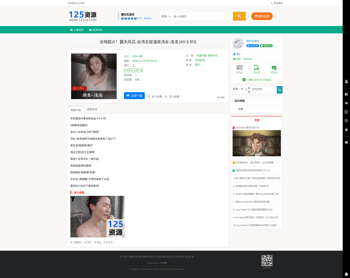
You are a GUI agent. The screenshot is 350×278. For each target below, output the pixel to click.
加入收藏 (156, 96)
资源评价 (97, 30)
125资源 (163, 262)
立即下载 (136, 95)
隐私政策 (142, 256)
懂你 (238, 54)
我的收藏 (263, 16)
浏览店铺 (253, 45)
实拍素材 (200, 60)
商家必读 (180, 256)
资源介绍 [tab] (76, 110)
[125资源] (91, 16)
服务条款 (133, 256)
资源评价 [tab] (92, 109)
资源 (240, 108)
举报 (221, 97)
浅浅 (99, 242)
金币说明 (161, 256)
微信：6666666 (244, 58)
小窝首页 (78, 30)
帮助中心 (152, 256)
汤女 (89, 242)
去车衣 (109, 242)
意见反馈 (189, 256)
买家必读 (170, 256)
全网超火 (77, 242)
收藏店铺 (267, 45)
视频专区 (213, 55)
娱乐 (197, 64)
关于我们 (124, 256)
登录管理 (278, 3)
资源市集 (202, 55)
